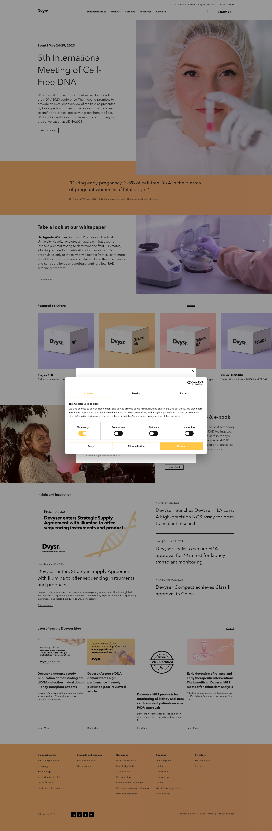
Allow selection (136, 446)
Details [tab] (136, 393)
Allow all (181, 446)
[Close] (192, 370)
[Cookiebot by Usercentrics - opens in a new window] (189, 383)
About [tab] (183, 393)
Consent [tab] (89, 393)
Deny (91, 446)
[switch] (118, 433)
